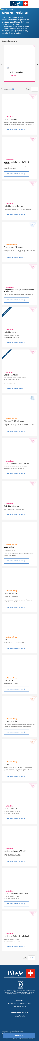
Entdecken (12, 75)
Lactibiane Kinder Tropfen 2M (16, 463)
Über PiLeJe (19, 1000)
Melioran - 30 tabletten (14, 421)
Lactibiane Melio (11, 375)
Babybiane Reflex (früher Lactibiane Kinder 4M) (19, 290)
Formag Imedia (10, 721)
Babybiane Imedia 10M (13, 206)
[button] (37, 65)
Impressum (5, 1031)
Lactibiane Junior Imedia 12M (16, 893)
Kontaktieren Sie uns (19, 1007)
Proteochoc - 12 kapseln (14, 247)
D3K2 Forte (8, 680)
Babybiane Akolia (11, 332)
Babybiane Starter (11, 506)
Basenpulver (9, 547)
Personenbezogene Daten (17, 1031)
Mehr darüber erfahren (15, 129)
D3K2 (6, 639)
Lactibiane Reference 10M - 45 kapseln (16, 163)
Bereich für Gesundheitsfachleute (19, 1003)
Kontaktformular (19, 1016)
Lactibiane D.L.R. (11, 808)
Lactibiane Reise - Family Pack (16, 936)
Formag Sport (9, 764)
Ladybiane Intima (11, 119)
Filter (18, 1035)
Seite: (28, 89)
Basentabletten (10, 593)
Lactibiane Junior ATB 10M (15, 851)
